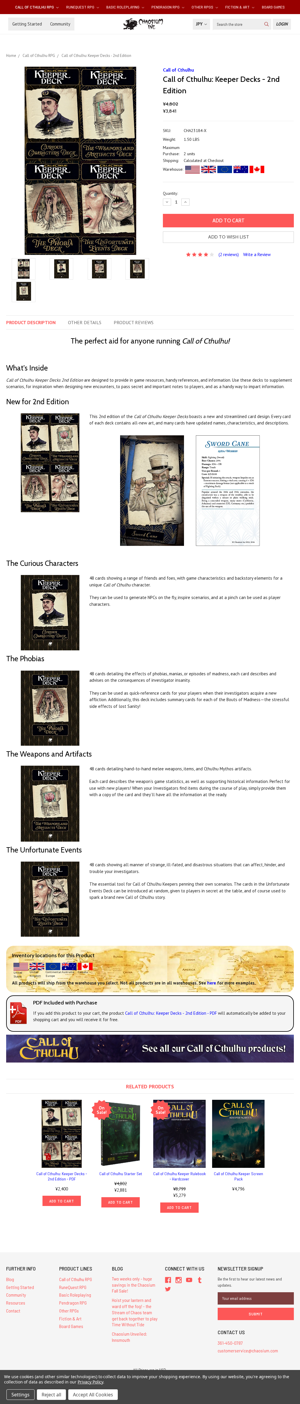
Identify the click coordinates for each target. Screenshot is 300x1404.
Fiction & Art (237, 6)
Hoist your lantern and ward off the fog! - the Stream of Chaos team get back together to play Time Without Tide (135, 1312)
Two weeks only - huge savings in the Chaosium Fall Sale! (133, 1285)
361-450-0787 (230, 1343)
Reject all (51, 1394)
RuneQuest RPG (80, 6)
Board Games (273, 6)
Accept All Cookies (93, 1394)
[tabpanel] (61, 1153)
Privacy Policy (90, 1382)
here (211, 983)
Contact (13, 1310)
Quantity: (170, 193)
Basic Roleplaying (123, 6)
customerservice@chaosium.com (248, 1350)
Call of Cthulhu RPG (35, 6)
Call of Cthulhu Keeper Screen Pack (238, 1176)
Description (31, 322)
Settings (20, 1394)
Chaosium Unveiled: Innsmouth (129, 1337)
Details (84, 322)
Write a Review (257, 254)
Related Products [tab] (150, 1086)
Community (60, 24)
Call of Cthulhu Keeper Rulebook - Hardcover (179, 1176)
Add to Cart (61, 1200)
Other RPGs (203, 6)
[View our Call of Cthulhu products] (150, 1048)
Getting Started (27, 24)
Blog (10, 1279)
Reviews (134, 322)
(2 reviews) (229, 254)
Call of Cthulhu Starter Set (120, 1173)
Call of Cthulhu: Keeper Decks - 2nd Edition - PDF (61, 1176)
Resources (15, 1302)
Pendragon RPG (165, 6)
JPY (200, 24)
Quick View (62, 1133)
